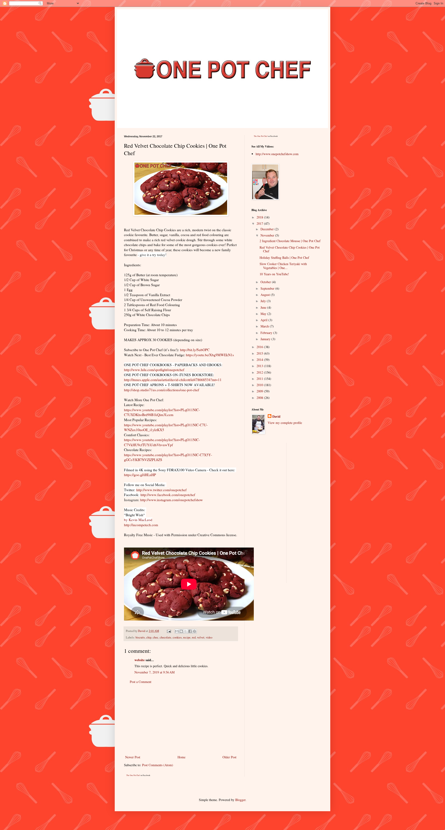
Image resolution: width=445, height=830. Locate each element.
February (267, 332)
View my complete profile (285, 422)
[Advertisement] (181, 719)
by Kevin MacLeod (138, 519)
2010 (260, 385)
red (194, 637)
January (266, 339)
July (264, 301)
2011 (260, 378)
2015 (260, 353)
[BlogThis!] (181, 631)
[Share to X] (185, 631)
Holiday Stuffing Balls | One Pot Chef (284, 257)
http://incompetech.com (141, 524)
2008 (260, 397)
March (265, 326)
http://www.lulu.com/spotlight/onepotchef (154, 369)
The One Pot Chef (133, 775)
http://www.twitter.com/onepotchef (161, 489)
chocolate (165, 637)
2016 (260, 347)
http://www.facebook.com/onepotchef (167, 494)
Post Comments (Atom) (157, 765)
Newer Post (132, 757)
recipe (187, 637)
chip (148, 637)
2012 (260, 372)
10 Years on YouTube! (274, 274)
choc (155, 637)
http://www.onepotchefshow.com (277, 154)
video (209, 637)
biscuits (140, 637)
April (264, 320)
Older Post (229, 757)
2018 (260, 217)
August (266, 294)
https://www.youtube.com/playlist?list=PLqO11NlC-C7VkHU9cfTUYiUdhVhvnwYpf (162, 442)
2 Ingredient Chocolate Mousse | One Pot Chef (290, 241)
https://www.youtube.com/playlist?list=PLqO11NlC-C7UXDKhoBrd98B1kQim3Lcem (162, 412)
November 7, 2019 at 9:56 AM (154, 672)
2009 (260, 391)
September (268, 288)
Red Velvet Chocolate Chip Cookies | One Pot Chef (290, 249)
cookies (177, 637)
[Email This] (177, 631)
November (268, 235)
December (268, 229)
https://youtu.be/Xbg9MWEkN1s (210, 355)
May (264, 313)
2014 (260, 359)
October (266, 282)
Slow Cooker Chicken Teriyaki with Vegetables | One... (283, 266)
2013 (260, 366)
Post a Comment (140, 681)
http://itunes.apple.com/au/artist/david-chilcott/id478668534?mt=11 (173, 379)
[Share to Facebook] (190, 631)
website (139, 659)
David (276, 416)
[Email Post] (168, 631)
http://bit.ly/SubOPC (195, 349)
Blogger (240, 800)
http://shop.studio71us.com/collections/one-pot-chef (161, 390)
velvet (200, 637)
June (264, 307)
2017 (260, 223)
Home (181, 757)
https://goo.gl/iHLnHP (140, 474)
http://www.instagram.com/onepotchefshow (171, 499)
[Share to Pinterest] (194, 631)
